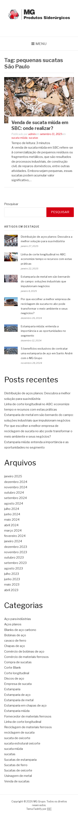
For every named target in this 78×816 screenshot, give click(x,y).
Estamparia (12, 689)
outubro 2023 (14, 557)
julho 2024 (11, 509)
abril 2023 (11, 590)
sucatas (33, 137)
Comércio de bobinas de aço (24, 651)
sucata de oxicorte (17, 738)
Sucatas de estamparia (20, 760)
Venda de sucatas (17, 781)
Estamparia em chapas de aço (25, 705)
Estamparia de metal (18, 700)
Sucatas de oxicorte (18, 770)
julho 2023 (11, 574)
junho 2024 (12, 514)
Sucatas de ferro (15, 765)
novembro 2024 (15, 487)
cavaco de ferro (15, 640)
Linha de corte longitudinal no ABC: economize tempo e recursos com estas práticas (46, 259)
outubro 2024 (14, 492)
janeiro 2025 (13, 476)
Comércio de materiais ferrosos (26, 657)
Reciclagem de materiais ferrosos (28, 727)
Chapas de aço (14, 646)
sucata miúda (19, 137)
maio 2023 (11, 584)
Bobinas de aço (15, 635)
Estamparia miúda (17, 711)
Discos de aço (14, 678)
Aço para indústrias (17, 619)
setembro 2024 (15, 498)
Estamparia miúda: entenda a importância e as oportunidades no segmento (43, 331)
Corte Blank (12, 667)
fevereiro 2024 (15, 536)
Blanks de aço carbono (20, 630)
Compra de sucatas (18, 662)
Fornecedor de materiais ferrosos (27, 716)
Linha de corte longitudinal (22, 722)
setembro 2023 (15, 563)
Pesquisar (11, 204)
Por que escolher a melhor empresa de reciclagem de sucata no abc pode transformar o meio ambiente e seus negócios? (38, 431)
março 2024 (13, 530)
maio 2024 (12, 519)
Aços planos (12, 624)
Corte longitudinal (16, 673)
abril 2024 (11, 525)
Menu (41, 44)
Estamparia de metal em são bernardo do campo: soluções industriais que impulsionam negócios (45, 281)
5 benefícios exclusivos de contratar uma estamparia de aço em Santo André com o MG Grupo (47, 353)
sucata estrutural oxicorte (22, 743)
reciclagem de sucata (19, 732)
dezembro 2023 (15, 547)
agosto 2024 (13, 503)
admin (32, 134)
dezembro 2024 (15, 482)
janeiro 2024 (13, 541)
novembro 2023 (15, 552)
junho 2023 (12, 579)
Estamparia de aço (17, 695)
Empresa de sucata (18, 684)
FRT (49, 808)
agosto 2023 (13, 568)
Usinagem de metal (18, 776)
